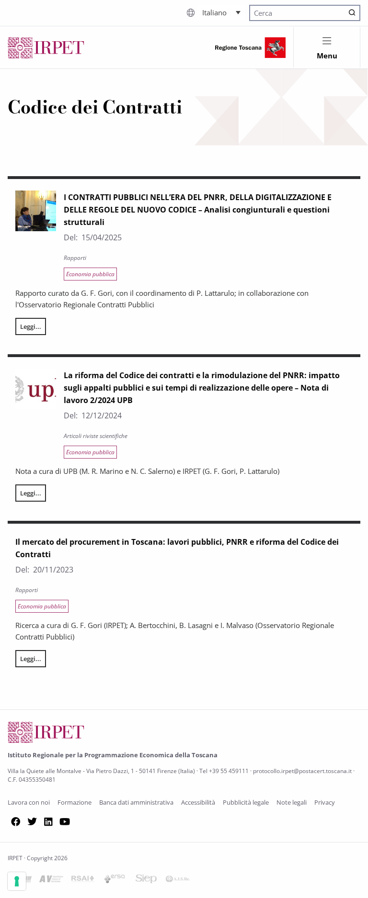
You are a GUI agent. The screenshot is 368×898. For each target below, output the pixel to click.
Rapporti (75, 258)
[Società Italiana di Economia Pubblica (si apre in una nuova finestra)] (146, 880)
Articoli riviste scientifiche (95, 436)
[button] (221, 12)
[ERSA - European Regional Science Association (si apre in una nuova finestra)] (114, 880)
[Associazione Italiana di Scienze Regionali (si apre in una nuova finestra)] (178, 880)
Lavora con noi (29, 802)
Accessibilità (198, 802)
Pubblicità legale (246, 802)
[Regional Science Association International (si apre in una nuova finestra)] (83, 880)
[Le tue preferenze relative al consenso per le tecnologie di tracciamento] (17, 881)
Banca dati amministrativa (136, 802)
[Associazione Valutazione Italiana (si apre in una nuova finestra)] (51, 880)
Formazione (75, 802)
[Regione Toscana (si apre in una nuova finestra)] (250, 47)
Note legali (291, 802)
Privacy (324, 802)
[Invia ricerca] (352, 13)
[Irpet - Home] (46, 47)
